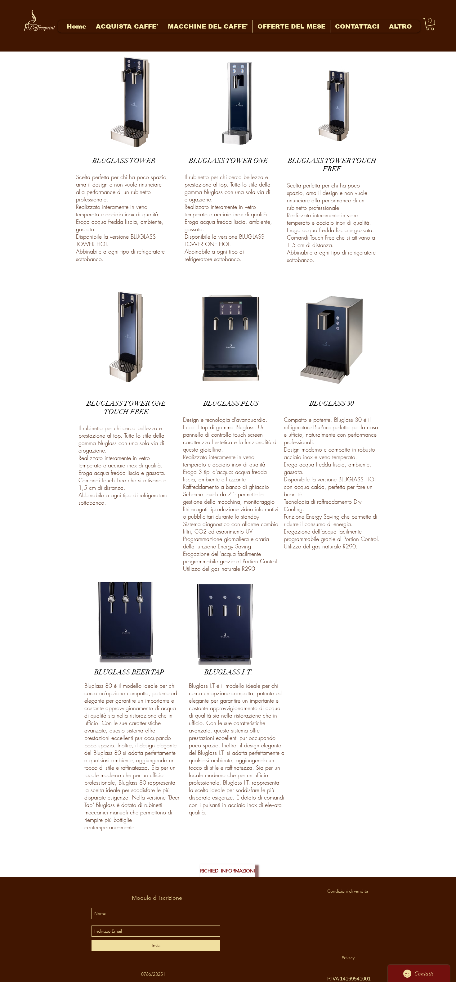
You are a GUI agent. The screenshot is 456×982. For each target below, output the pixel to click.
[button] (430, 24)
